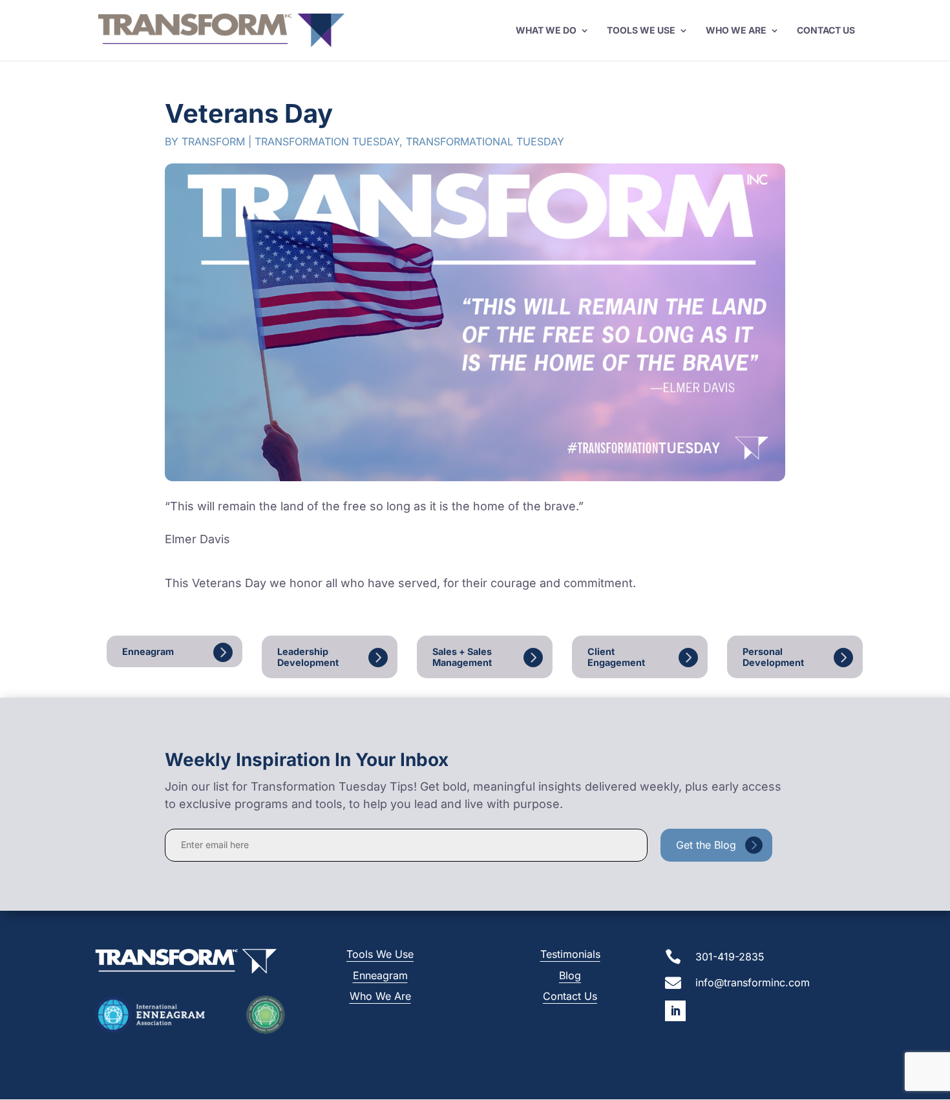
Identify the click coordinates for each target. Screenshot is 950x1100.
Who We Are (736, 31)
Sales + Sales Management (462, 657)
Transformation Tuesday (327, 141)
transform (213, 141)
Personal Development (773, 657)
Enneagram (148, 651)
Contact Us (826, 31)
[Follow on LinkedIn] (675, 1011)
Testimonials (570, 954)
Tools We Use (641, 31)
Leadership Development (308, 657)
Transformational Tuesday (485, 141)
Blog (570, 975)
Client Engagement (616, 657)
